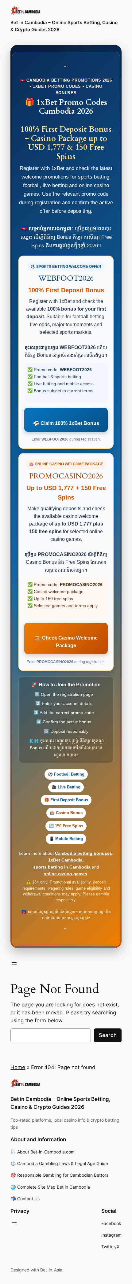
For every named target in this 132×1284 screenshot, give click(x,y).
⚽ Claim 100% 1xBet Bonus (66, 423)
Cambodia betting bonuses (83, 853)
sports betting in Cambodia (62, 867)
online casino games (65, 873)
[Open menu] (14, 963)
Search (108, 1035)
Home (17, 1067)
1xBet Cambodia (65, 860)
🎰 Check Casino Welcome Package (66, 641)
